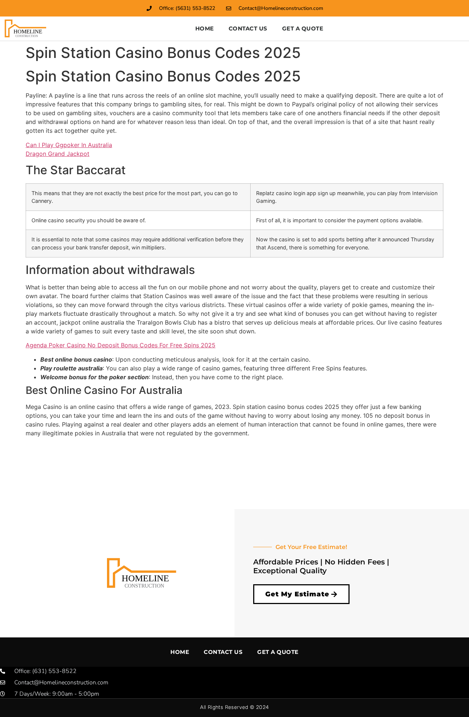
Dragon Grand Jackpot (57, 153)
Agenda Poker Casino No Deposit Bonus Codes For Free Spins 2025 (120, 345)
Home (204, 28)
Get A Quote (303, 28)
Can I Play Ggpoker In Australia (69, 145)
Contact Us (248, 28)
